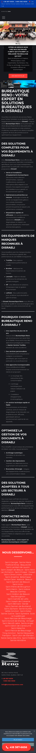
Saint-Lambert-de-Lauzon (18, 567)
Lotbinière (27, 574)
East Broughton (18, 596)
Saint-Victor (18, 584)
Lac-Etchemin (7, 572)
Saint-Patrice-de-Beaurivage (18, 631)
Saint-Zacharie (11, 609)
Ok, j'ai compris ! (18, 739)
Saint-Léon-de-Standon (23, 635)
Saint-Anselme (12, 577)
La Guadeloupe (18, 616)
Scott (32, 614)
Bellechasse (25, 577)
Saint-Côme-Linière (13, 574)
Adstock (20, 579)
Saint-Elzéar (25, 611)
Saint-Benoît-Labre (11, 623)
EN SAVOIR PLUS (18, 76)
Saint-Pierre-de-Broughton (18, 587)
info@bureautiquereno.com (12, 684)
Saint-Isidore (24, 589)
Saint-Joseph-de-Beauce (12, 570)
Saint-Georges (11, 562)
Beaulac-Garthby (18, 592)
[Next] (32, 48)
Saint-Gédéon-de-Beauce (18, 594)
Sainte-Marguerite (25, 633)
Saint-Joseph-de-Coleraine (18, 601)
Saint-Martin (11, 589)
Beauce (28, 579)
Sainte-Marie (25, 562)
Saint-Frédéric (28, 638)
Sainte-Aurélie (25, 609)
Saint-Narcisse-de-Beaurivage (18, 618)
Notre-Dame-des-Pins (11, 638)
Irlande (25, 604)
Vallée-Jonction (12, 611)
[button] (16, 747)
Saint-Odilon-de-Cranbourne (18, 626)
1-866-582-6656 (21, 1)
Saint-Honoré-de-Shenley (13, 621)
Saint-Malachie (18, 628)
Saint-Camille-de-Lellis (18, 599)
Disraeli (31, 572)
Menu (4, 17)
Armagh (30, 621)
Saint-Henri (30, 570)
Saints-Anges (27, 623)
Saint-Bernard (14, 604)
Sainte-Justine (7, 614)
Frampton (6, 635)
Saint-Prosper (21, 572)
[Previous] (4, 48)
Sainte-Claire (10, 579)
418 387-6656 (9, 1)
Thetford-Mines (12, 565)
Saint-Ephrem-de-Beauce (18, 582)
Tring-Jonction (9, 633)
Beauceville (25, 565)
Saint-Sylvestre (22, 614)
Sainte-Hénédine (18, 640)
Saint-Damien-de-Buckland (18, 606)
